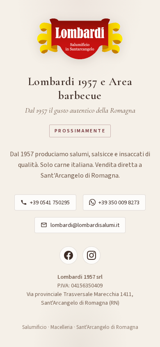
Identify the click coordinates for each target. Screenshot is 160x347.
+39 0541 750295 (50, 202)
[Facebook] (68, 255)
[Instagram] (91, 255)
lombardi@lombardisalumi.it (84, 225)
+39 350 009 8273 (118, 202)
